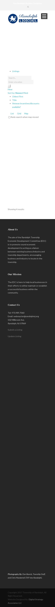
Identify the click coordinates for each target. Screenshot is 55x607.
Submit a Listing (15, 329)
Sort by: (18, 93)
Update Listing (14, 336)
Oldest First (17, 96)
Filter (10, 89)
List (12, 113)
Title (14, 100)
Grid (19, 113)
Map (26, 113)
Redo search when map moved (25, 117)
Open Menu (44, 16)
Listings (15, 71)
